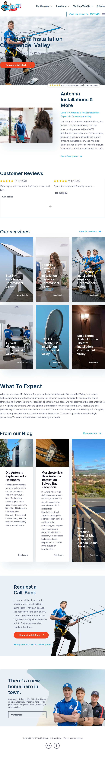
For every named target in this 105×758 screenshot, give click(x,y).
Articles (101, 6)
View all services (88, 231)
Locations (61, 6)
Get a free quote (69, 156)
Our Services (42, 6)
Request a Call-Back (16, 65)
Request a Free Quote (30, 704)
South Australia (25, 32)
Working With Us (81, 6)
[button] (54, 206)
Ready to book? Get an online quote (32, 644)
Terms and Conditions (73, 738)
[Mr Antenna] (10, 10)
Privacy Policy (56, 738)
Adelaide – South (44, 32)
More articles (90, 433)
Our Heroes (16, 715)
